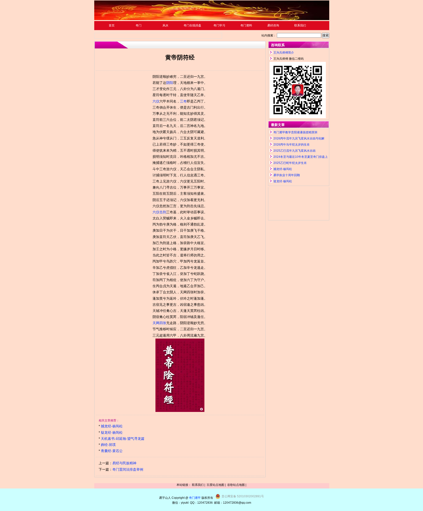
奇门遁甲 (195, 498)
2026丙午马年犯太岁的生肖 (291, 144)
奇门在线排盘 (192, 25)
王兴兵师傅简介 (283, 52)
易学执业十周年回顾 (286, 175)
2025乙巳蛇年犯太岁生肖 (290, 163)
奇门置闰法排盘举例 (127, 469)
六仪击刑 (159, 212)
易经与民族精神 (124, 463)
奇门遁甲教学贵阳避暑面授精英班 (295, 132)
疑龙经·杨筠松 (112, 432)
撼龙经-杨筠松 (112, 426)
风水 (165, 25)
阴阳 (169, 83)
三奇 (183, 101)
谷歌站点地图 (236, 485)
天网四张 (159, 323)
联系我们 (300, 25)
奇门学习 (219, 25)
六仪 (156, 101)
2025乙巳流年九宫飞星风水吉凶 (294, 150)
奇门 (138, 25)
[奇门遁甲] (211, 19)
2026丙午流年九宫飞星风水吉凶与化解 (298, 138)
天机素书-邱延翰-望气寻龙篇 (122, 439)
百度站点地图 (215, 485)
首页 (112, 25)
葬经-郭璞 (108, 445)
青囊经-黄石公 (112, 451)
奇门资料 (246, 25)
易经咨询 (273, 25)
